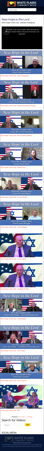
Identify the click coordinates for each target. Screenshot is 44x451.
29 (28, 417)
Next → (31, 417)
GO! (28, 425)
